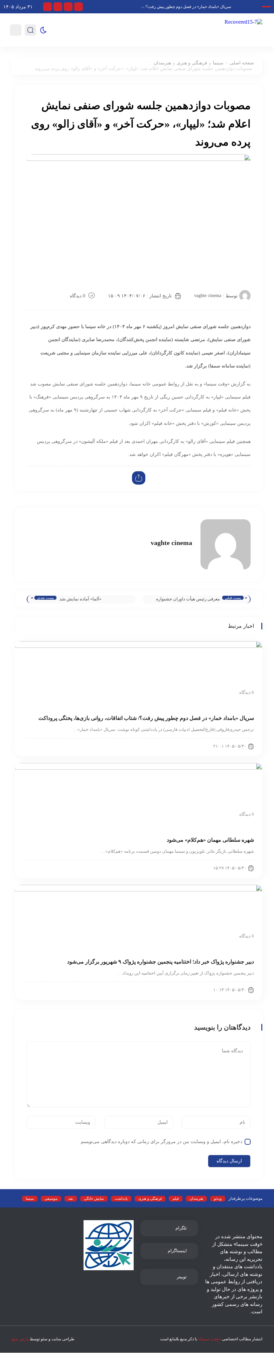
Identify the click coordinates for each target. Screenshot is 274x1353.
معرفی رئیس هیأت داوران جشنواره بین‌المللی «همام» (188, 599)
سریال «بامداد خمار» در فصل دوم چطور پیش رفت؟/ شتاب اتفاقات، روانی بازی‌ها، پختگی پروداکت (155, 6)
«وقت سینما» (209, 1339)
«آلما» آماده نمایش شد (80, 598)
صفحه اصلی (242, 62)
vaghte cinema (207, 295)
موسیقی (50, 1198)
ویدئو (218, 1198)
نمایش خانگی (94, 1198)
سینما (218, 62)
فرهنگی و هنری (192, 62)
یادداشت (121, 1198)
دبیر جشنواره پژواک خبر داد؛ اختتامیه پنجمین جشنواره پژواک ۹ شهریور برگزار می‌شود (160, 962)
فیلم (175, 1198)
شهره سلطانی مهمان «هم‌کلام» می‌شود (210, 840)
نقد (70, 1198)
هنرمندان (162, 62)
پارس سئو (20, 1339)
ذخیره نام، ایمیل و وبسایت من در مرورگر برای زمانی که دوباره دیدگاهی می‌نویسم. (161, 1141)
